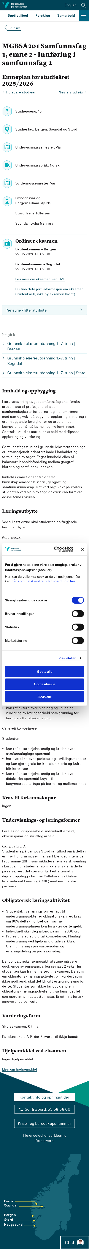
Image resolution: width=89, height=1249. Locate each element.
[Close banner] (82, 549)
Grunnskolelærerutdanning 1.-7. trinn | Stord (46, 373)
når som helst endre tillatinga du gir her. (43, 581)
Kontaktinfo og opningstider (44, 1097)
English (70, 5)
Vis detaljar (67, 658)
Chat (69, 1242)
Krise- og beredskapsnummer (44, 1123)
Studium (15, 28)
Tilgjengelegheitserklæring (44, 1135)
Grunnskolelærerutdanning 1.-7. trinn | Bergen (41, 346)
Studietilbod (18, 15)
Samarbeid (66, 15)
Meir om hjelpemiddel (19, 1069)
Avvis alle (44, 697)
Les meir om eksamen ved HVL (40, 279)
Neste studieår (71, 92)
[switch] (78, 613)
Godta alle (44, 671)
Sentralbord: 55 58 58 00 (47, 1109)
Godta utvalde (44, 684)
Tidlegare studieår (21, 92)
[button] (84, 5)
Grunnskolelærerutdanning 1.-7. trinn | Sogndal (41, 361)
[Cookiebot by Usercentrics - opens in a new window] (55, 549)
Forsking (42, 15)
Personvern (44, 1141)
